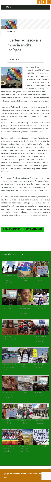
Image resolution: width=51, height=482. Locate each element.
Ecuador (11, 31)
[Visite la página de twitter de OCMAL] (44, 2)
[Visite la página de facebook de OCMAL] (39, 2)
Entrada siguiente (33, 229)
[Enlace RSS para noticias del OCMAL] (49, 2)
